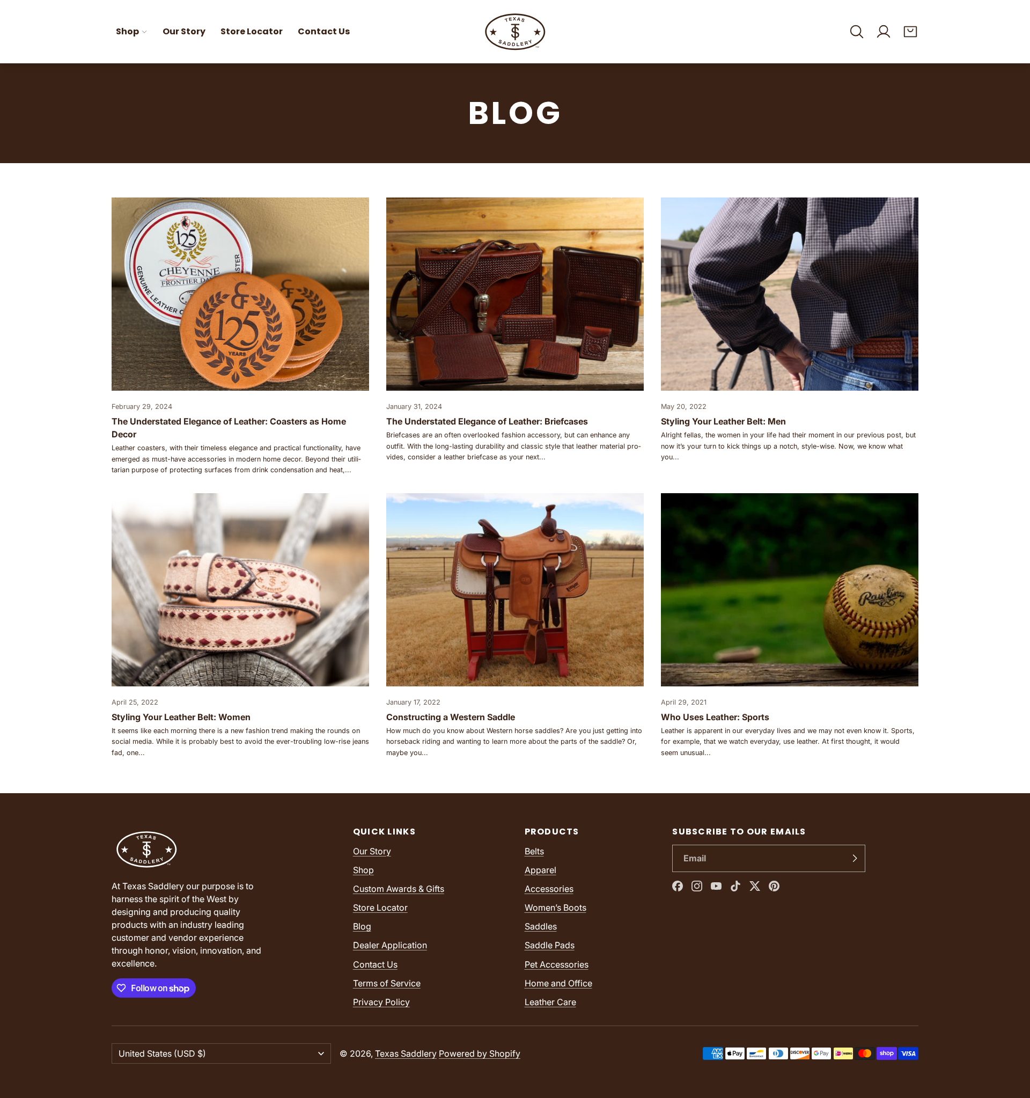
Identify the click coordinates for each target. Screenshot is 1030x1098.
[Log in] (884, 32)
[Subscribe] (854, 859)
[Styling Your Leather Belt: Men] (789, 336)
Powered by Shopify (479, 1053)
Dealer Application (390, 945)
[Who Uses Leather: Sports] (789, 626)
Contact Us (324, 31)
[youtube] (716, 886)
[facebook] (677, 886)
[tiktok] (735, 886)
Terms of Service (387, 983)
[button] (857, 32)
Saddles (541, 926)
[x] (754, 886)
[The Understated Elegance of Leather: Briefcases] (515, 336)
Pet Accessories (556, 964)
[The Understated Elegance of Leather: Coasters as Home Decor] (240, 336)
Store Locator (251, 31)
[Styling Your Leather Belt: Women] (240, 626)
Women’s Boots (555, 907)
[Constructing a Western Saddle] (515, 626)
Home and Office (558, 983)
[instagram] (696, 886)
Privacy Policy (381, 1002)
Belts (534, 851)
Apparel (540, 870)
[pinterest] (774, 886)
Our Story (184, 31)
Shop (127, 31)
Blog (362, 926)
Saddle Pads (550, 945)
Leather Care (550, 1002)
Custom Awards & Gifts (398, 888)
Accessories (549, 888)
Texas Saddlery (406, 1053)
